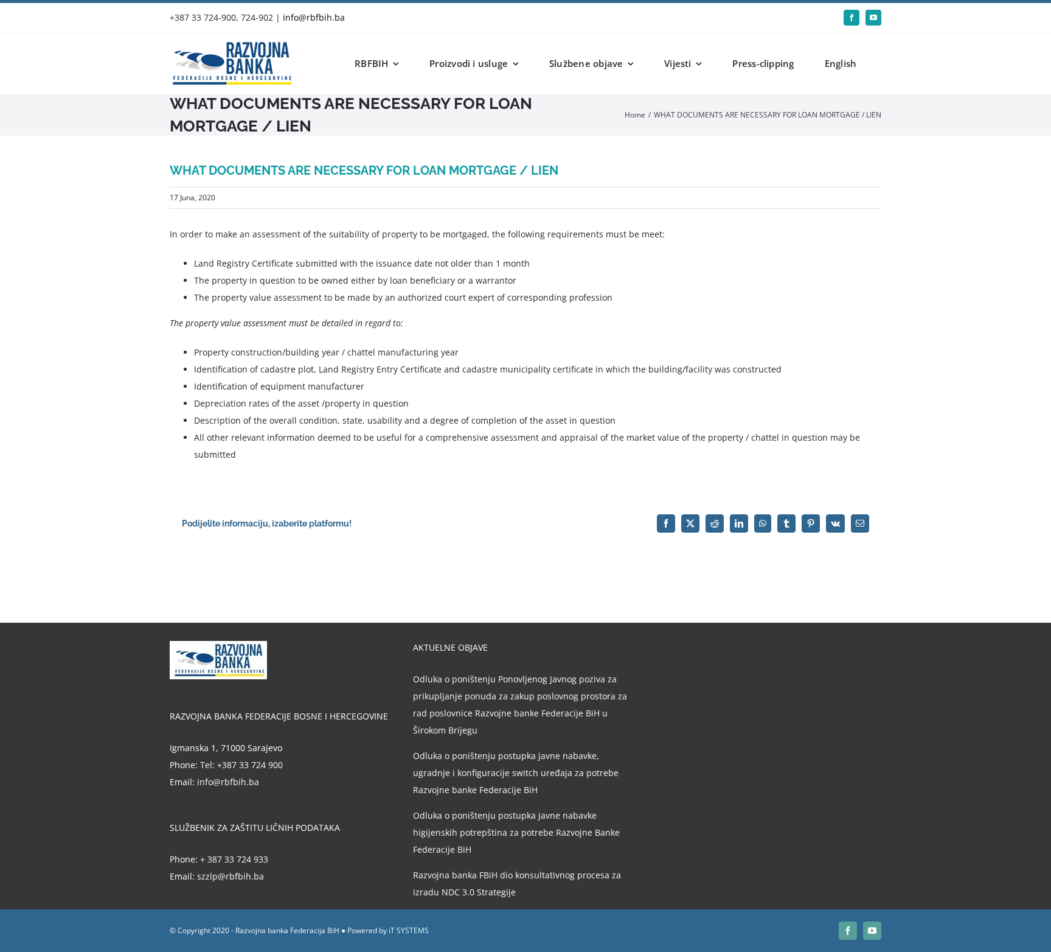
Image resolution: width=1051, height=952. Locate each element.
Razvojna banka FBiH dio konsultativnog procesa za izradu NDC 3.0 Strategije (517, 883)
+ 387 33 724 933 (234, 859)
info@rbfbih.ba (314, 17)
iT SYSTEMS (409, 930)
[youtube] (873, 18)
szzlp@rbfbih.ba (230, 876)
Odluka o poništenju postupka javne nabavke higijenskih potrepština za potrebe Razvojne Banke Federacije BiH (516, 832)
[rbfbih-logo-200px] (230, 46)
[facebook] (851, 18)
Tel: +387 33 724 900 (241, 765)
